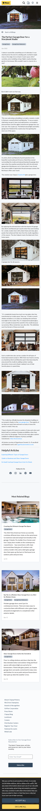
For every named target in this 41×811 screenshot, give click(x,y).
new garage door (24, 422)
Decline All (20, 807)
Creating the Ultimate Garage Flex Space (17, 526)
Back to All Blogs (10, 32)
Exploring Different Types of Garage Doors (15, 454)
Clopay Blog (8, 714)
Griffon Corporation (11, 708)
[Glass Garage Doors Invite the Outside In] (20, 639)
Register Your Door (11, 726)
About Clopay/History (12, 700)
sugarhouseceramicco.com (25, 444)
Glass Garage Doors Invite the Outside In (17, 654)
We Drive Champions (11, 702)
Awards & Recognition (12, 705)
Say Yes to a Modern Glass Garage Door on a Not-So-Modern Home (20, 596)
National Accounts (10, 729)
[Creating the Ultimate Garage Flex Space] (20, 512)
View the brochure (16, 438)
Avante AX (21, 175)
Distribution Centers (11, 723)
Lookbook (8, 717)
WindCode (8, 732)
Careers (7, 720)
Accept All (20, 800)
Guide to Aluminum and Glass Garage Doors (15, 458)
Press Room (8, 711)
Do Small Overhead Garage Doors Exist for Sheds (17, 462)
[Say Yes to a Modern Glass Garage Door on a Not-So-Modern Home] (20, 581)
